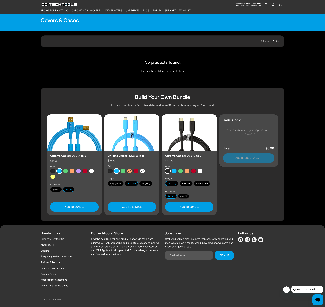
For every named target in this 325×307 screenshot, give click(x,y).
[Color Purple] (78, 171)
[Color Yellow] (52, 177)
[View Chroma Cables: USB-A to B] (74, 132)
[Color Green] (65, 171)
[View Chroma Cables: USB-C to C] (189, 132)
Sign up (224, 255)
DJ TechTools (54, 299)
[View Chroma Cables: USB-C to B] (131, 132)
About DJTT (47, 244)
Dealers (45, 250)
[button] (276, 41)
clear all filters (176, 71)
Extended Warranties (52, 268)
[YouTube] (260, 239)
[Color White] (91, 171)
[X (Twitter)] (254, 239)
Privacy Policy (48, 273)
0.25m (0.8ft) (202, 184)
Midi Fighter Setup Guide (54, 285)
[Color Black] (52, 171)
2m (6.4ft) (146, 184)
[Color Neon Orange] (72, 171)
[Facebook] (240, 239)
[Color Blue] (59, 171)
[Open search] (266, 4)
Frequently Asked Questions (56, 256)
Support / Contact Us (52, 238)
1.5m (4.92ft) (115, 184)
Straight (56, 189)
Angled (68, 189)
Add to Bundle (74, 207)
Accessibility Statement (54, 279)
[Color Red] (85, 171)
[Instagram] (247, 239)
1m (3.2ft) (131, 184)
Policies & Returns (50, 262)
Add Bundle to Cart (248, 158)
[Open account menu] (273, 4)
